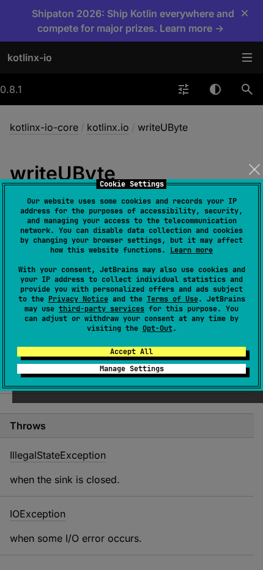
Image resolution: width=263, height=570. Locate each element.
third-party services (101, 309)
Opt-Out (157, 328)
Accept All (131, 352)
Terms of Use (172, 299)
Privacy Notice (78, 299)
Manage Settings (132, 369)
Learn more (191, 250)
